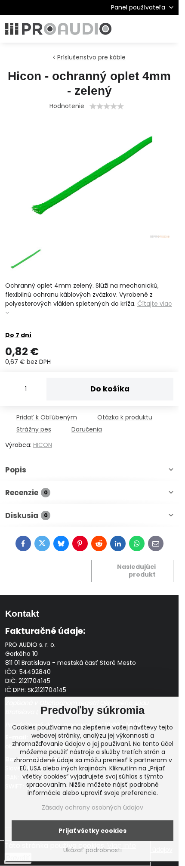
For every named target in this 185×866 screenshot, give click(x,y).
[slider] (106, 106)
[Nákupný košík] (147, 28)
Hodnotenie (66, 106)
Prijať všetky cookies (92, 830)
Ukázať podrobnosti (92, 850)
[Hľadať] (127, 28)
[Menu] (168, 28)
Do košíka (110, 389)
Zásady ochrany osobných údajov (92, 807)
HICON (42, 445)
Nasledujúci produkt (136, 570)
